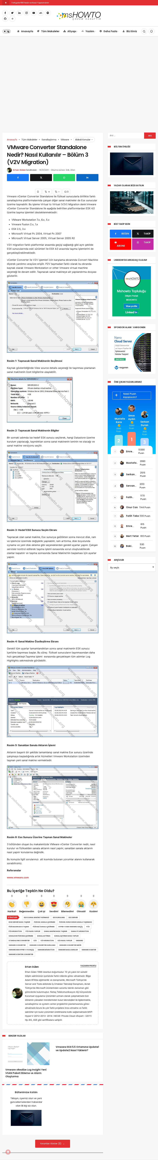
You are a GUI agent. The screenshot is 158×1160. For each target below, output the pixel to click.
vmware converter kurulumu (42, 945)
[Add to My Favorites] (38, 191)
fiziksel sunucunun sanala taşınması (75, 922)
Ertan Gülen (19, 170)
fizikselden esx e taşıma (19, 927)
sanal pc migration (80, 931)
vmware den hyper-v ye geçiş (21, 950)
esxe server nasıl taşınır (19, 922)
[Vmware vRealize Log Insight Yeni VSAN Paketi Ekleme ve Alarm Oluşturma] (27, 1053)
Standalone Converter (19, 940)
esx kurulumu (59, 917)
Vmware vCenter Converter (21, 954)
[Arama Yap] (144, 31)
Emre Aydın (131, 417)
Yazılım (89, 31)
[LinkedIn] (19, 13)
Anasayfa (27, 31)
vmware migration (46, 950)
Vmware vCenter (89, 950)
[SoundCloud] (41, 13)
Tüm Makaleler (50, 31)
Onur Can (132, 507)
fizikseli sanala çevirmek (44, 927)
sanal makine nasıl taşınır (55, 931)
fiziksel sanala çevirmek (44, 922)
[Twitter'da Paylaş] (41, 177)
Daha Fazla (110, 31)
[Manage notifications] (8, 1152)
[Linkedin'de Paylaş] (87, 177)
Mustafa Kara (119, 420)
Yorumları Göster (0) (51, 1143)
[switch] (6, 31)
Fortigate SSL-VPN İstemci (23, 2)
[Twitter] (12, 13)
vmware (79, 940)
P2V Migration (15, 931)
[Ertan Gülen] (18, 992)
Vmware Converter (17, 945)
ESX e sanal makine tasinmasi (36, 917)
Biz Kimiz (132, 31)
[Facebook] (5, 13)
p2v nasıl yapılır (33, 931)
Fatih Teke (132, 516)
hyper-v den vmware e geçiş (70, 927)
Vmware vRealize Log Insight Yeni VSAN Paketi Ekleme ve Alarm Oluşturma (25, 1073)
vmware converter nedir (70, 945)
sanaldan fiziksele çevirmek (21, 936)
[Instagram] (26, 13)
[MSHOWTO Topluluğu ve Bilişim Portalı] (79, 15)
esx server (73, 917)
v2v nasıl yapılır (65, 940)
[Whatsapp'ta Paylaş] (64, 177)
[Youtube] (34, 13)
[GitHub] (5, 19)
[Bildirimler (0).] (151, 31)
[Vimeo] (12, 19)
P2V (88, 927)
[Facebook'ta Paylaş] (18, 177)
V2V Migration (47, 940)
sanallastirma (43, 936)
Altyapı (71, 31)
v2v (35, 940)
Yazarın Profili (88, 965)
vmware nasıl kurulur (68, 950)
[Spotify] (48, 13)
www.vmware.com (18, 877)
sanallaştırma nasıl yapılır (66, 936)
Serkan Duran (144, 423)
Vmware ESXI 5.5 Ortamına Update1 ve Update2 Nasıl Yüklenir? (77, 1048)
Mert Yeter (132, 536)
